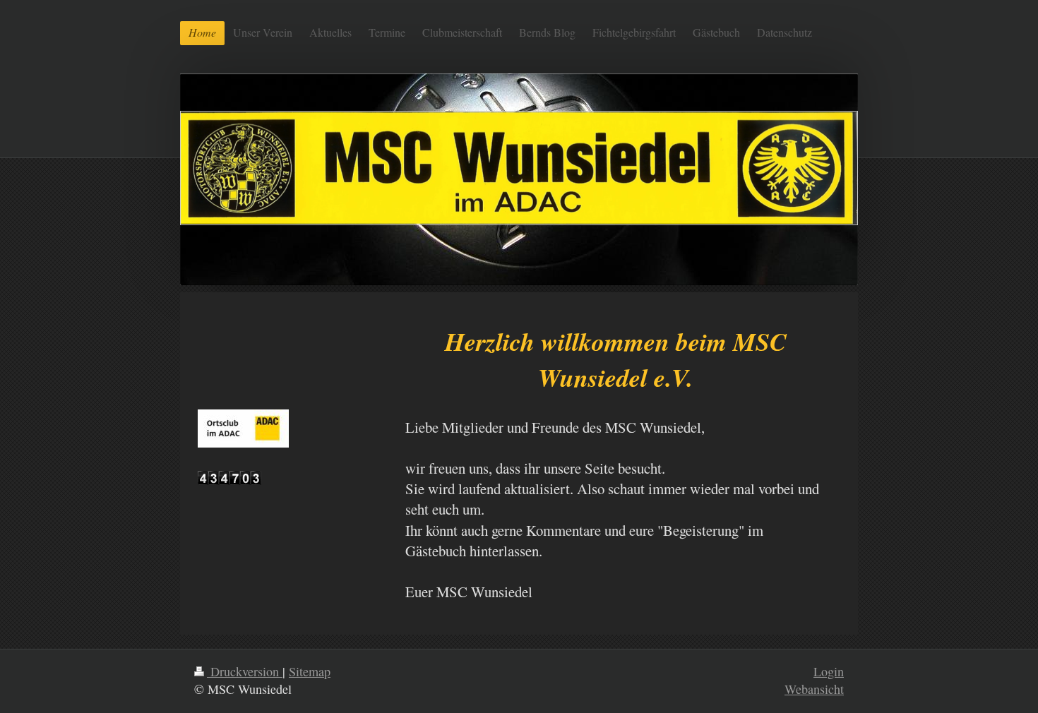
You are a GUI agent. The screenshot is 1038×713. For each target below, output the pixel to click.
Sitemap (309, 671)
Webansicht (814, 689)
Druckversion (244, 671)
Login (828, 671)
